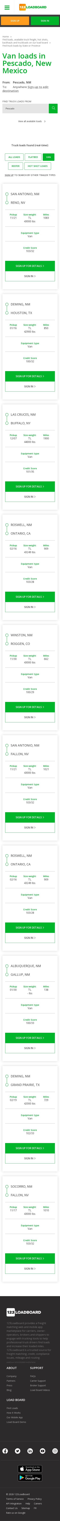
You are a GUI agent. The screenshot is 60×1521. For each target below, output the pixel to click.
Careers (38, 1503)
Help (27, 1503)
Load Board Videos (40, 1390)
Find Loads (12, 1408)
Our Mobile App (15, 1417)
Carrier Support (38, 1380)
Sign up (9, 175)
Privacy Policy (35, 1498)
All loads (14, 157)
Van (48, 157)
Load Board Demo (16, 1422)
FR (35, 1508)
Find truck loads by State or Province (21, 45)
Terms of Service (15, 1498)
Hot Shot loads (38, 165)
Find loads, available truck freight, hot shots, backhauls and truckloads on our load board (25, 41)
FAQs (33, 1376)
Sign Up (15, 20)
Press (9, 1385)
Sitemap (25, 1508)
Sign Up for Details (29, 266)
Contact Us (12, 1508)
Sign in (45, 20)
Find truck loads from (16, 101)
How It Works (14, 1412)
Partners (11, 1380)
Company (11, 1376)
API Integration (14, 1503)
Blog (9, 1390)
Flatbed (33, 157)
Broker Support (38, 1385)
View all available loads (30, 121)
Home (5, 36)
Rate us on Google (15, 1512)
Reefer (16, 165)
